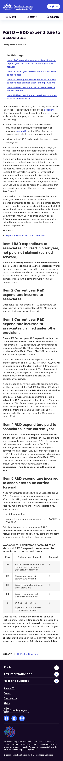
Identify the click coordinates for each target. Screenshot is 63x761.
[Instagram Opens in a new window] (22, 718)
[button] (29, 654)
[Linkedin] (14, 718)
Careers (7, 693)
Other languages (18, 710)
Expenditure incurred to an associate (25, 235)
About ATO (9, 688)
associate (49, 109)
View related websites (43, 755)
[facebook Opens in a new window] (6, 718)
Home (33, 16)
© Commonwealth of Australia (17, 755)
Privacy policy (10, 698)
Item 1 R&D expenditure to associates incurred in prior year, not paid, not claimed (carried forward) (31, 63)
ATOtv (7, 703)
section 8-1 (22, 131)
